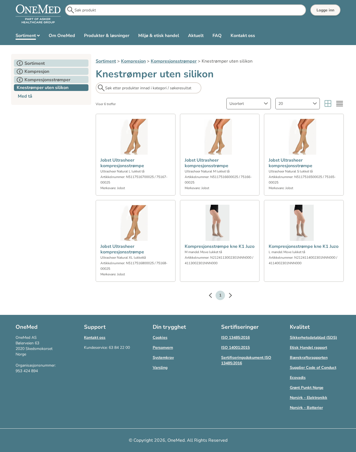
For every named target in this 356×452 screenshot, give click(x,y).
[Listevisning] (339, 103)
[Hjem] (38, 14)
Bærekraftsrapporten (309, 357)
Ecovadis (298, 377)
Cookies (160, 337)
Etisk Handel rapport (308, 347)
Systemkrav (163, 357)
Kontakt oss (94, 337)
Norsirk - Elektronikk (308, 397)
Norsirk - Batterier (306, 407)
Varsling (160, 367)
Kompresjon (133, 61)
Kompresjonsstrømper (174, 61)
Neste (227, 296)
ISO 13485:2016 (235, 337)
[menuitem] (27, 36)
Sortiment (106, 61)
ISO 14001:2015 (235, 347)
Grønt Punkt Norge (306, 387)
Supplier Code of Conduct (313, 367)
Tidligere (213, 296)
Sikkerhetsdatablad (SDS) (313, 337)
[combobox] (248, 103)
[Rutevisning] (328, 103)
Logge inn (325, 10)
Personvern (163, 347)
